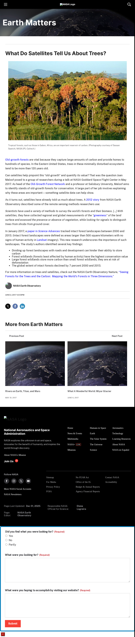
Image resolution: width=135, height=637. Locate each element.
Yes (11, 536)
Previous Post (16, 336)
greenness (100, 215)
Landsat (42, 239)
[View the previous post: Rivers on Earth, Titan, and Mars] (35, 363)
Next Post (117, 336)
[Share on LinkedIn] (22, 306)
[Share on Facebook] (15, 306)
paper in (43, 231)
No (10, 540)
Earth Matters (29, 22)
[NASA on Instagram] (13, 481)
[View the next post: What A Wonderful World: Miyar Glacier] (97, 363)
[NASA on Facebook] (6, 481)
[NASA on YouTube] (28, 481)
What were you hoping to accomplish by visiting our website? (47, 590)
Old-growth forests (17, 159)
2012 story (92, 199)
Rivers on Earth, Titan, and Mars (22, 391)
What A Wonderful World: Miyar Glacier (89, 391)
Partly (12, 544)
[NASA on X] (21, 481)
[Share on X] (8, 306)
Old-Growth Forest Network (47, 184)
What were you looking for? (27, 554)
